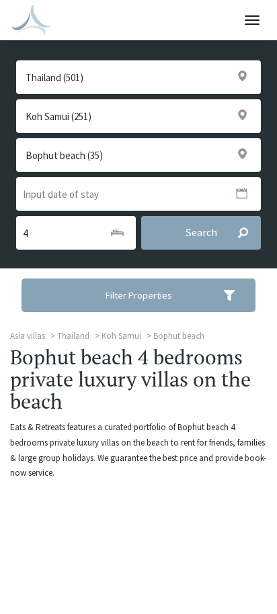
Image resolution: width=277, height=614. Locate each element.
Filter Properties (139, 295)
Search (201, 232)
